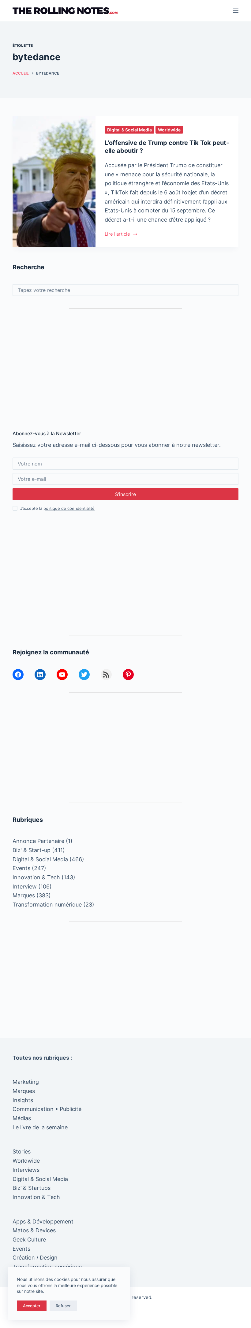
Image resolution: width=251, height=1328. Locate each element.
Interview (25, 886)
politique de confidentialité (69, 508)
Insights (23, 1100)
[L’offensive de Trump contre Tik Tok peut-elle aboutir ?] (54, 181)
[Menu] (235, 10)
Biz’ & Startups (32, 1188)
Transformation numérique (47, 904)
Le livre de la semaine (40, 1127)
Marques (24, 895)
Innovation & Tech (36, 877)
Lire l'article (117, 234)
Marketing (26, 1082)
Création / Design (35, 1257)
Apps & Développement (43, 1221)
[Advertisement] (125, 363)
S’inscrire (125, 494)
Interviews (26, 1170)
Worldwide (169, 129)
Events (21, 868)
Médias (22, 1118)
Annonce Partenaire (38, 841)
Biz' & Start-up (32, 850)
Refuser (63, 1305)
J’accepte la (57, 508)
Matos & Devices (34, 1230)
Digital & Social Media (129, 129)
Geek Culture (29, 1239)
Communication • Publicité (47, 1109)
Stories (22, 1151)
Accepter (31, 1305)
